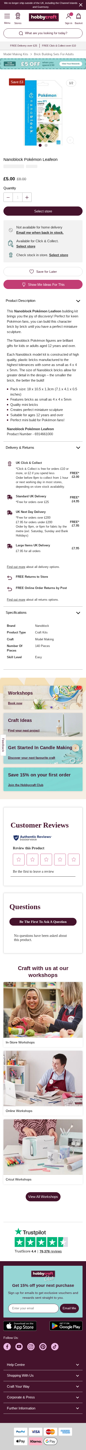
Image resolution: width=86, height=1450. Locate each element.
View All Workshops (43, 1197)
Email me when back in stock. (40, 232)
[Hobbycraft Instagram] (31, 1346)
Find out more (16, 567)
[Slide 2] (46, 145)
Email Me (69, 1308)
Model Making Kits (15, 54)
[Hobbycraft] (44, 18)
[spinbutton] (17, 197)
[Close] (81, 5)
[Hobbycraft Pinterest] (43, 1346)
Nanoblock (42, 625)
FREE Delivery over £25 (23, 45)
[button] (43, 113)
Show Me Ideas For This (46, 284)
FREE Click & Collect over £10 (59, 45)
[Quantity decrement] (8, 197)
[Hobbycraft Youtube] (19, 1346)
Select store (25, 246)
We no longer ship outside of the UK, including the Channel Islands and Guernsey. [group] (41, 5)
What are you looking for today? (46, 33)
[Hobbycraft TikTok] (54, 1346)
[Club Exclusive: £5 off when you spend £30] (43, 64)
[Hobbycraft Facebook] (7, 1346)
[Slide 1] (40, 145)
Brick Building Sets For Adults (54, 54)
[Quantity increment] (27, 197)
